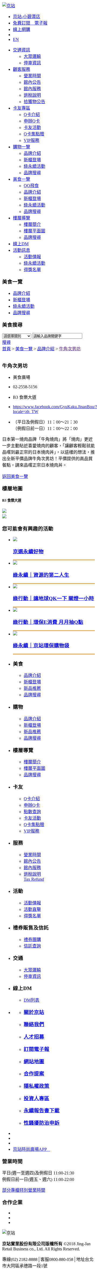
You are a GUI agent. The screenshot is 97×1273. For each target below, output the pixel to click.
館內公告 (32, 82)
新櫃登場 (32, 160)
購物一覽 (21, 147)
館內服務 (32, 88)
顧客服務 (21, 69)
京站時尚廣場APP (31, 1149)
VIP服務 (31, 140)
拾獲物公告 (34, 101)
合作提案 (34, 1073)
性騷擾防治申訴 (42, 1123)
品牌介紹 (32, 153)
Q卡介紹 (32, 114)
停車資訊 (32, 63)
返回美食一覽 (15, 476)
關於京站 (34, 1012)
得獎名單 (32, 269)
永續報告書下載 (42, 1110)
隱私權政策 (36, 1086)
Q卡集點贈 (34, 134)
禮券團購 (32, 939)
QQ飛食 (31, 185)
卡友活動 (32, 127)
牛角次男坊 (70, 349)
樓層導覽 (21, 218)
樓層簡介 (32, 224)
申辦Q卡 (32, 121)
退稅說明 (32, 95)
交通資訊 (21, 50)
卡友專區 (21, 108)
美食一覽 (21, 179)
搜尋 (6, 342)
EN (16, 39)
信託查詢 (32, 946)
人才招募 (34, 1037)
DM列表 (31, 1000)
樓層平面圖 (34, 231)
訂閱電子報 (36, 1049)
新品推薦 (32, 688)
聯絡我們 (34, 1024)
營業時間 (32, 76)
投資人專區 (36, 1098)
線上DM (21, 244)
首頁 (6, 349)
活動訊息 (21, 250)
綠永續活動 (34, 166)
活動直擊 (32, 909)
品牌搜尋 (32, 172)
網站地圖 (34, 1061)
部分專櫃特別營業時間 (23, 1190)
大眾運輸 (32, 56)
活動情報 (32, 256)
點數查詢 (32, 811)
